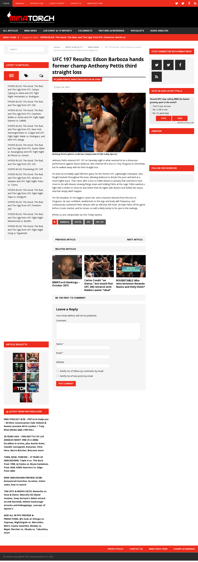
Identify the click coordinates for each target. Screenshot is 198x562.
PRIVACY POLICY (115, 548)
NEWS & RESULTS (73, 47)
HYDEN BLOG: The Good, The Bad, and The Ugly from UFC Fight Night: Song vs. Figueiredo (25, 230)
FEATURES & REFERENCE (111, 30)
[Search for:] (26, 49)
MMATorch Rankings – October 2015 (66, 284)
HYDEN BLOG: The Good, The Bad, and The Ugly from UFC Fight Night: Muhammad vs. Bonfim (25, 218)
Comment (61, 320)
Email (59, 352)
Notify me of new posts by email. (76, 376)
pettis (78, 222)
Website (60, 362)
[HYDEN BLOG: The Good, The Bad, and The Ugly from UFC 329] (33, 377)
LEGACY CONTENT (56, 3)
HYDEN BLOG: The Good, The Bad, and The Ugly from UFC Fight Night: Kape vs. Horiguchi (25, 193)
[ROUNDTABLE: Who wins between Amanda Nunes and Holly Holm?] (131, 275)
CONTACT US (76, 3)
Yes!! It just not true (162, 106)
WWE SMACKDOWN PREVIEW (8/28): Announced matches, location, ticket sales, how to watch (24, 481)
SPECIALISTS (137, 30)
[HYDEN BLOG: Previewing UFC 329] (19, 387)
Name (59, 343)
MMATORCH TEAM (95, 3)
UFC (88, 222)
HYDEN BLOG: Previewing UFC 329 (25, 169)
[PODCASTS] (195, 3)
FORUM (6, 3)
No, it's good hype (161, 113)
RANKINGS (19, 3)
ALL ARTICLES (10, 30)
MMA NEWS (30, 30)
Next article (135, 239)
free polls (190, 122)
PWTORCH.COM (36, 3)
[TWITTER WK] (183, 3)
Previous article (65, 239)
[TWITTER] (176, 3)
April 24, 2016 (62, 87)
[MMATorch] (31, 17)
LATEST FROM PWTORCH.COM (25, 411)
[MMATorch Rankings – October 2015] (67, 277)
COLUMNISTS (85, 30)
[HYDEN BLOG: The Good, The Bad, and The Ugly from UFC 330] (33, 357)
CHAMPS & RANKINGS (184, 548)
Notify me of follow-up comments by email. (82, 371)
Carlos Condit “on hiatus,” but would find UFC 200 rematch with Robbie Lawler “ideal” (98, 285)
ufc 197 (99, 222)
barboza (64, 222)
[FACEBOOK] (189, 3)
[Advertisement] (27, 290)
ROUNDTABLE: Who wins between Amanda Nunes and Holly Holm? (130, 284)
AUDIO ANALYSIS (159, 30)
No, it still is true (160, 109)
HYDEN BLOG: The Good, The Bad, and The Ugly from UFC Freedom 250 (25, 205)
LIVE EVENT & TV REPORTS (57, 30)
